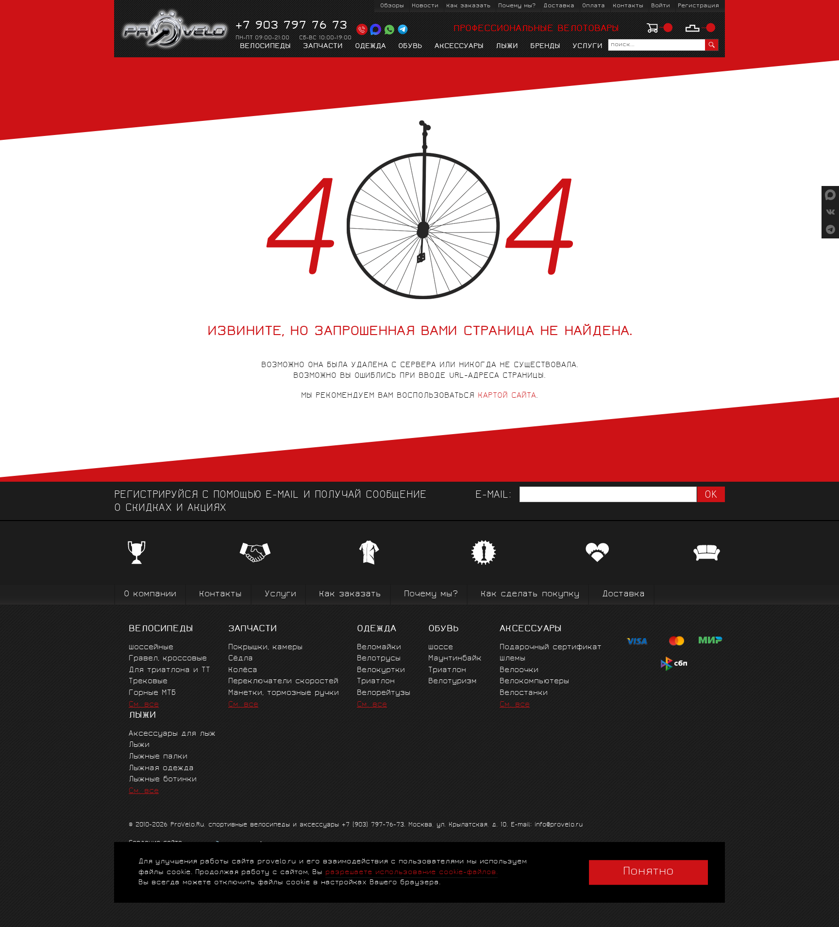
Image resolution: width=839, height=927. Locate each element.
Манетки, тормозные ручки (283, 693)
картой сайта (507, 396)
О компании (150, 594)
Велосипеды (265, 46)
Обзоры (392, 6)
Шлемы (512, 659)
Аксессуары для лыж (172, 734)
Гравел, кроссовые (168, 659)
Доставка (558, 6)
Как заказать (468, 6)
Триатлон (376, 681)
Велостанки (524, 693)
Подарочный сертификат (551, 647)
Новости (425, 6)
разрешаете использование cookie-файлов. (411, 872)
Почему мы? (517, 6)
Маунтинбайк (455, 659)
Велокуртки (381, 670)
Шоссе (440, 647)
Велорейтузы (383, 693)
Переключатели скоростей (283, 681)
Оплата (593, 6)
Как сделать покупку (530, 594)
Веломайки (379, 647)
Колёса (242, 670)
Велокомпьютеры (534, 681)
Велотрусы (379, 659)
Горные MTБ (152, 693)
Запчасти (323, 46)
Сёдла (240, 659)
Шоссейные (151, 647)
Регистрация (698, 6)
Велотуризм (452, 681)
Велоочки (519, 670)
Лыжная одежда (161, 768)
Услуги (587, 46)
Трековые (148, 681)
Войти (660, 6)
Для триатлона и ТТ (169, 670)
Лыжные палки (158, 757)
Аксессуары (459, 46)
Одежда (370, 46)
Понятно (648, 872)
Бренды (545, 46)
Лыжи (507, 46)
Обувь (410, 46)
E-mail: (493, 495)
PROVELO (175, 29)
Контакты (628, 6)
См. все (144, 705)
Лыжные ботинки (163, 780)
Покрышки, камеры (265, 647)
